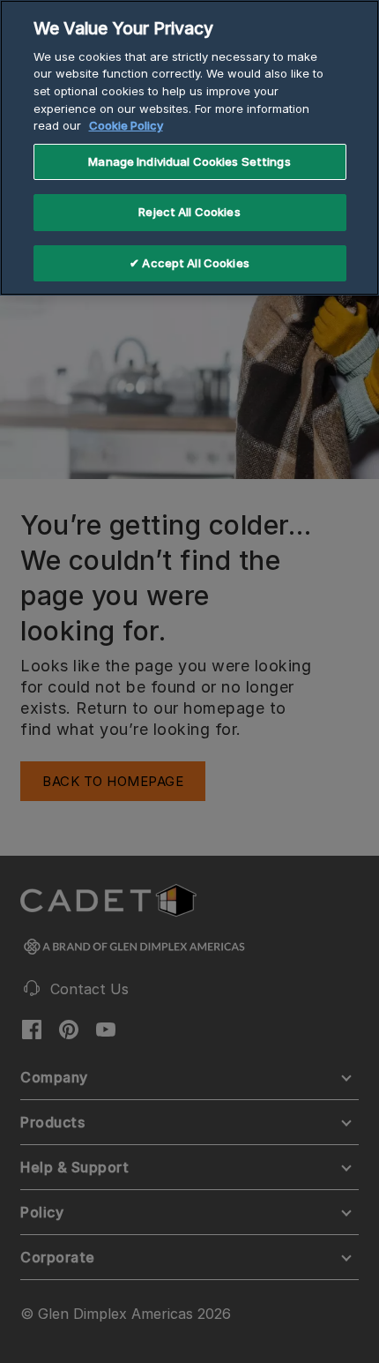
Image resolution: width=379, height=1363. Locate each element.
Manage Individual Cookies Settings (189, 161)
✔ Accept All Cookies (189, 263)
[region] (189, 148)
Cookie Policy (126, 125)
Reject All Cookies (189, 212)
